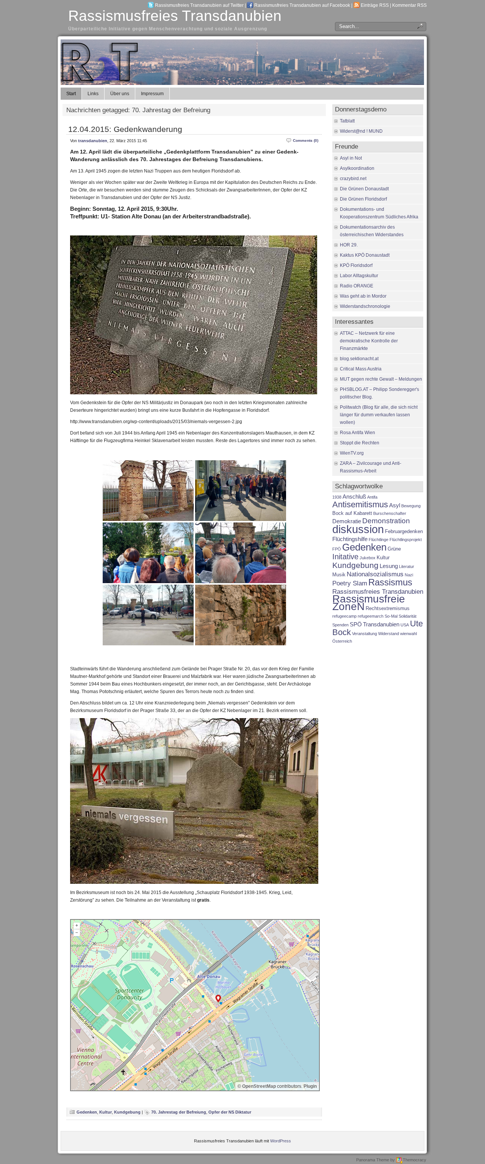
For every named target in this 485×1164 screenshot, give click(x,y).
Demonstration (386, 521)
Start (71, 93)
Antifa (372, 497)
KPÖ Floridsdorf (356, 265)
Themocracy (414, 1160)
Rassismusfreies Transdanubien (175, 16)
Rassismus (390, 582)
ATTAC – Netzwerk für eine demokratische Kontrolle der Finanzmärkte (369, 341)
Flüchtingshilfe (350, 539)
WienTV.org (352, 453)
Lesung (389, 566)
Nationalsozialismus (375, 574)
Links (93, 93)
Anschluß (354, 496)
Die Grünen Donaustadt (364, 188)
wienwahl (408, 633)
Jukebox (367, 557)
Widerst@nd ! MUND (361, 131)
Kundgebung (127, 1112)
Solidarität (407, 616)
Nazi (409, 575)
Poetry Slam (349, 583)
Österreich (342, 641)
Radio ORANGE (356, 286)
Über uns (119, 93)
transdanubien (92, 140)
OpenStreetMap (259, 1086)
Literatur (406, 566)
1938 (336, 497)
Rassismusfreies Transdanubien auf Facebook (302, 5)
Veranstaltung (364, 633)
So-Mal (391, 616)
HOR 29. (349, 245)
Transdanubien (381, 624)
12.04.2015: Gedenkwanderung (125, 129)
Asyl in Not (351, 158)
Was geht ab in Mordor (363, 296)
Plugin (309, 1086)
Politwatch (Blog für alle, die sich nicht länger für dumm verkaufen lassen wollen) (379, 415)
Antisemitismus (360, 504)
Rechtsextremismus (388, 608)
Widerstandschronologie (365, 306)
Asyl (394, 505)
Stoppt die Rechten (359, 443)
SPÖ (356, 624)
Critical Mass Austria (361, 369)
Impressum (152, 93)
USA (405, 625)
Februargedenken (404, 531)
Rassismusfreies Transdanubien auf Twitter (199, 5)
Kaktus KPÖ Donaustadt (365, 255)
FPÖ (336, 549)
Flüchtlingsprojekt (406, 539)
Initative (345, 556)
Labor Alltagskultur (359, 275)
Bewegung (411, 506)
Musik (339, 574)
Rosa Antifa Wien (357, 432)
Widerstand (388, 633)
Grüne (394, 549)
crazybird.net (353, 178)
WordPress (280, 1141)
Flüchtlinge (378, 539)
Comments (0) (305, 140)
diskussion (358, 529)
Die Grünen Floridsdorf (363, 199)
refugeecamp (344, 616)
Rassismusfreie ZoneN (368, 602)
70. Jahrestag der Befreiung (178, 1112)
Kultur (105, 1112)
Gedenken (87, 1112)
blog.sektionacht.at (359, 358)
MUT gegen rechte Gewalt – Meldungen (381, 379)
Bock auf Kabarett (352, 513)
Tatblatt (347, 121)
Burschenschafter (389, 513)
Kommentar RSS (409, 5)
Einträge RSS (375, 5)
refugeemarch (370, 616)
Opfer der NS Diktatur (229, 1112)
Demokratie (346, 521)
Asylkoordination (357, 168)
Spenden (340, 625)
